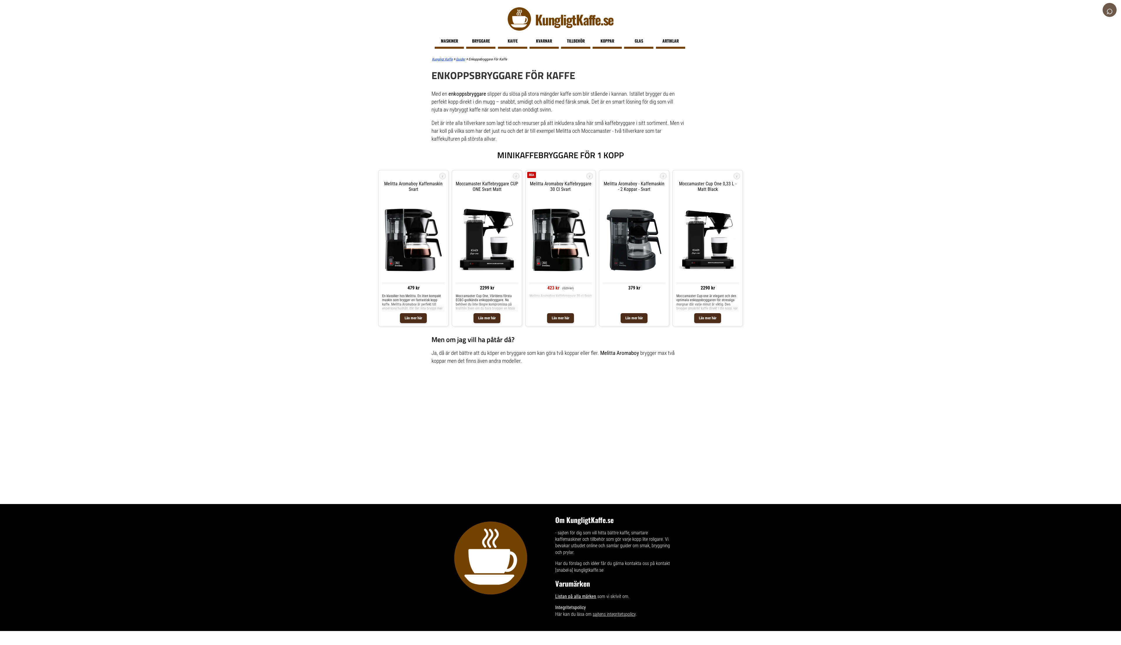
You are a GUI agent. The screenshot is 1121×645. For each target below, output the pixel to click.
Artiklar (670, 41)
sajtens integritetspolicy (614, 614)
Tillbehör (576, 41)
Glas (639, 41)
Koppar (607, 41)
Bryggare (481, 41)
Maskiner (449, 41)
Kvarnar (544, 41)
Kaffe (513, 41)
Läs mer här (413, 318)
